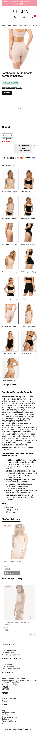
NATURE (5, 687)
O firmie (5, 715)
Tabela (7, 93)
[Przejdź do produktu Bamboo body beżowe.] (19, 541)
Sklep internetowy (17, 729)
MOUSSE (5, 689)
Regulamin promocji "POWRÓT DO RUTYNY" (19, 681)
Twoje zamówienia (9, 651)
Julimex (2, 25)
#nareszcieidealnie (9, 721)
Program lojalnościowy (11, 655)
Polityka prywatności (10, 685)
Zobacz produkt (11, 573)
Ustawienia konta (8, 653)
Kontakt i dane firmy (10, 717)
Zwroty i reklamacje (9, 699)
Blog (3, 711)
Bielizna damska (12, 25)
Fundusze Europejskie (10, 683)
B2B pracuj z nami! (9, 713)
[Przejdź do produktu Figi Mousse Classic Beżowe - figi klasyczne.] (19, 602)
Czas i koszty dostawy (11, 669)
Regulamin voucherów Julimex (14, 679)
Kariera (5, 719)
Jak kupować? (7, 665)
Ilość (3, 132)
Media (4, 723)
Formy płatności (8, 667)
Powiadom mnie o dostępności (24, 148)
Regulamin (6, 701)
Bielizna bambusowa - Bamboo (28, 25)
